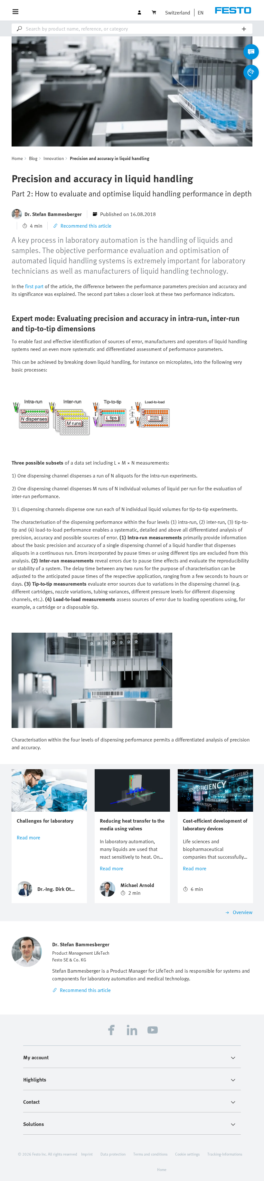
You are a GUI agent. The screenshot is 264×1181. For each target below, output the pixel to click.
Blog (33, 158)
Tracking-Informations (224, 1154)
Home (17, 158)
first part (34, 286)
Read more (28, 837)
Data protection (113, 1154)
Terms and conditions (150, 1154)
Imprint (87, 1154)
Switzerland (177, 12)
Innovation (53, 158)
